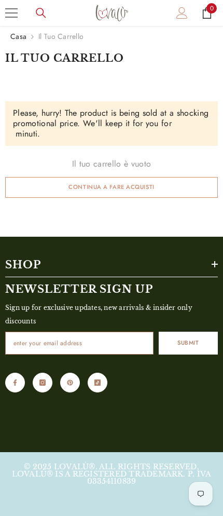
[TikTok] (97, 382)
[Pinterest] (70, 382)
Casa (18, 36)
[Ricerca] (41, 13)
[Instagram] (42, 382)
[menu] (11, 13)
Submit (188, 342)
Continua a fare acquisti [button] (111, 187)
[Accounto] (182, 13)
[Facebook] (15, 382)
